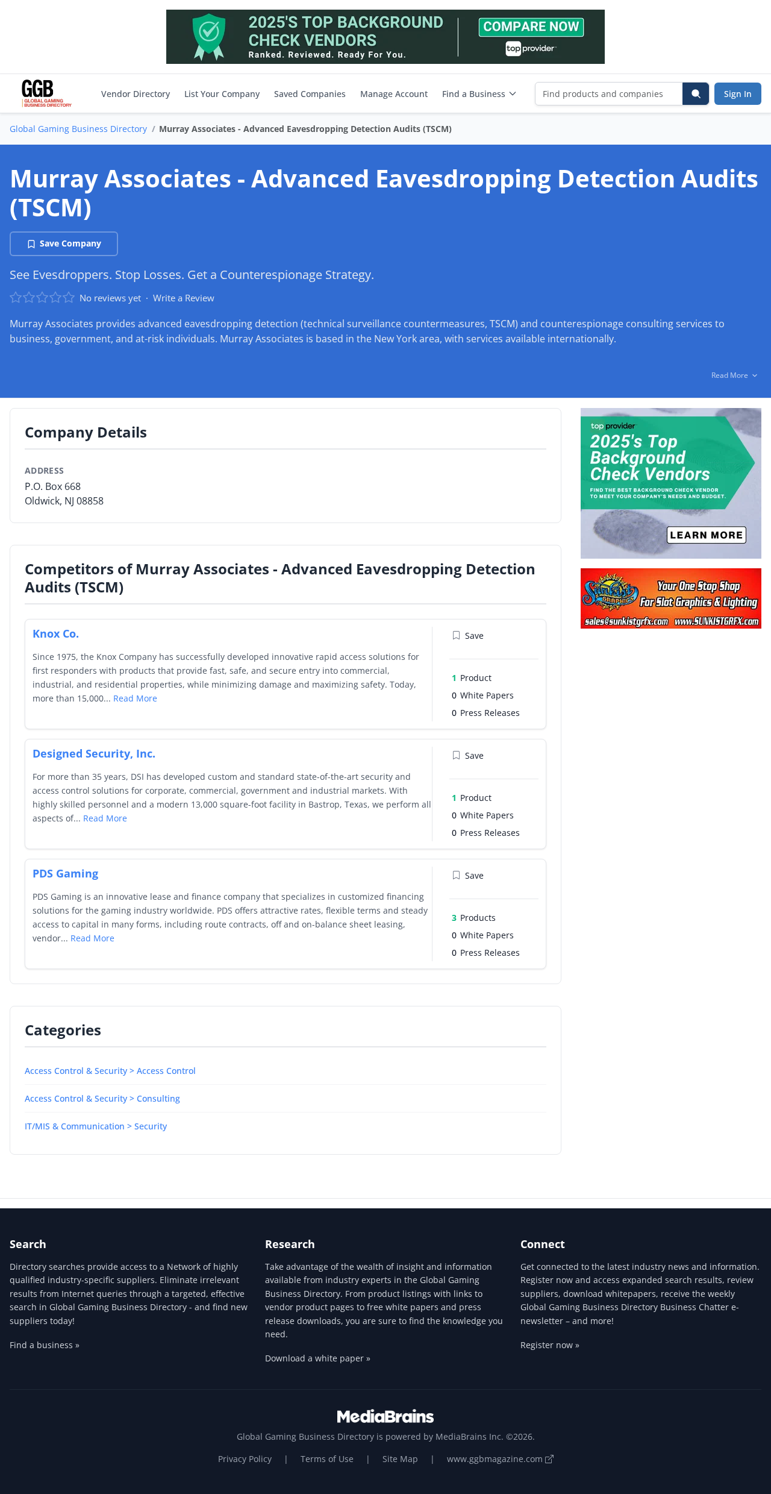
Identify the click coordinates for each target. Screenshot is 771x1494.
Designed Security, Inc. (94, 753)
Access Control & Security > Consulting (102, 1098)
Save (474, 635)
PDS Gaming (65, 873)
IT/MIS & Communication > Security (96, 1126)
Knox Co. (56, 633)
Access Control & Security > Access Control (110, 1070)
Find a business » (45, 1345)
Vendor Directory (135, 93)
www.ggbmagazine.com (496, 1458)
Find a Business (473, 93)
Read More (135, 698)
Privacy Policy (245, 1458)
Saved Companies (310, 93)
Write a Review (183, 298)
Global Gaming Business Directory (78, 128)
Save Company (70, 243)
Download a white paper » (317, 1358)
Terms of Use (327, 1458)
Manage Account (394, 93)
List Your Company (222, 93)
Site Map (400, 1458)
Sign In (738, 93)
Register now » (549, 1345)
